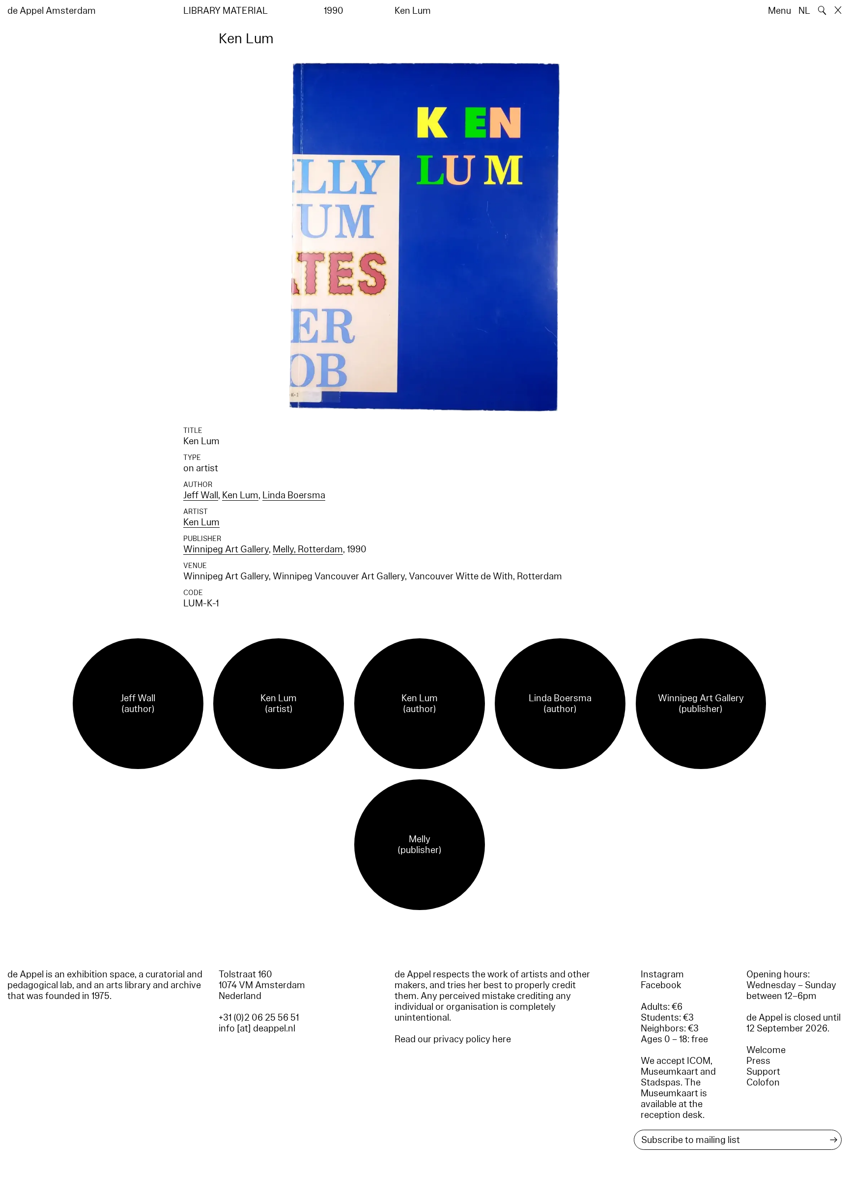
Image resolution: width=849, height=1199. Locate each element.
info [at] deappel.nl (257, 1028)
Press (758, 1061)
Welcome (766, 1050)
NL (804, 10)
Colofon (763, 1082)
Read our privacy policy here (453, 1039)
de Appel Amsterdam (51, 10)
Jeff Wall (200, 495)
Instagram (662, 974)
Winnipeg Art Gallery (226, 549)
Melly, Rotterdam (308, 549)
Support (763, 1071)
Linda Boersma (293, 495)
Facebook (661, 985)
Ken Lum (240, 495)
